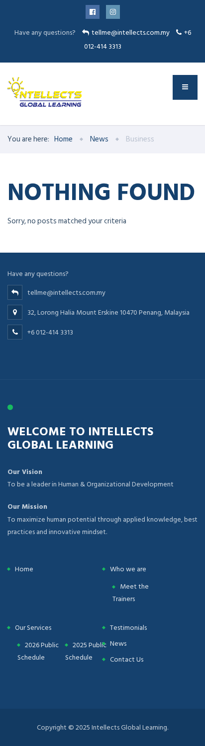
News (118, 643)
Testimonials (128, 627)
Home (24, 569)
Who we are (128, 569)
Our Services (33, 627)
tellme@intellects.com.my (131, 32)
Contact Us (126, 659)
